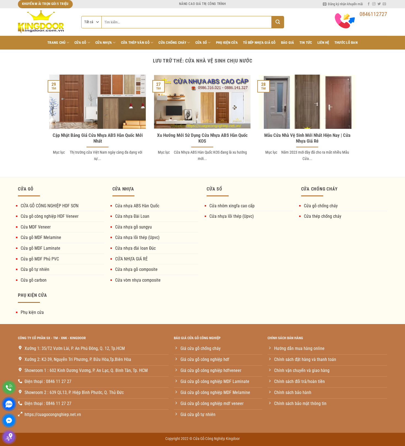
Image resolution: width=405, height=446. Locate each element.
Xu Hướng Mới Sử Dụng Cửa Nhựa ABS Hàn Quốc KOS (202, 138)
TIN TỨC (305, 42)
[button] (343, 4)
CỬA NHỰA (103, 42)
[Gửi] (278, 22)
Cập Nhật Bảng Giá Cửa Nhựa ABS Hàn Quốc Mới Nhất (98, 138)
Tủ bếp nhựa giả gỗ (259, 42)
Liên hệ (323, 42)
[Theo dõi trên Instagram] (374, 4)
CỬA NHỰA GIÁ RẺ (131, 259)
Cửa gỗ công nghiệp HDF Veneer (50, 216)
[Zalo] (9, 404)
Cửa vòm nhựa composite (138, 280)
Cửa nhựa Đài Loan (132, 216)
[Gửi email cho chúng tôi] (384, 4)
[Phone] (9, 387)
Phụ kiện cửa (32, 312)
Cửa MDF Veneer (36, 227)
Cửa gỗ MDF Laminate (40, 248)
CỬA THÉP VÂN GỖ (135, 42)
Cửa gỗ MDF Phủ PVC (40, 259)
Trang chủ (56, 42)
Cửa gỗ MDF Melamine (41, 237)
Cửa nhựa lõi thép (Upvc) (137, 237)
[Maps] (9, 437)
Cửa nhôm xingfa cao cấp (232, 205)
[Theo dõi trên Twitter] (379, 4)
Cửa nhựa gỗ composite (136, 269)
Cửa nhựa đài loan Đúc (135, 248)
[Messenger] (9, 420)
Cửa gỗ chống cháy (321, 205)
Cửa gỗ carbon (34, 280)
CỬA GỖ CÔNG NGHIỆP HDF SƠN (50, 205)
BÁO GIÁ (287, 42)
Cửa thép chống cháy (322, 216)
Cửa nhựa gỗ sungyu (133, 227)
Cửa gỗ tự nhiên (35, 269)
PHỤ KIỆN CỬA (227, 42)
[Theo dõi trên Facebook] (368, 4)
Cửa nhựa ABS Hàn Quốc (137, 205)
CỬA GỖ (80, 42)
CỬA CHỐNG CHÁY (172, 42)
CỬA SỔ (201, 42)
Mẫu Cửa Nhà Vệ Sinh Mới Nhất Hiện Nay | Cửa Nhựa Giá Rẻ (307, 138)
